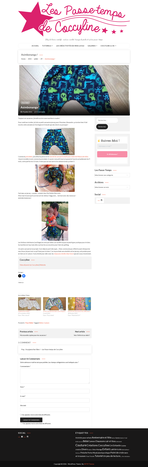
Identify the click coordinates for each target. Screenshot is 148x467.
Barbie (118, 438)
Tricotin (92, 456)
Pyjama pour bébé (23, 311)
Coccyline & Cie (108, 46)
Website (43, 265)
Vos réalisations (126, 456)
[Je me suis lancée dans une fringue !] (54, 303)
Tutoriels (46, 46)
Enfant (106, 449)
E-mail (23, 396)
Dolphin (90, 449)
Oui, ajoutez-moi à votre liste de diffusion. (35, 415)
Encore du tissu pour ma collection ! (79, 311)
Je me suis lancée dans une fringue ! (54, 311)
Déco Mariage (97, 449)
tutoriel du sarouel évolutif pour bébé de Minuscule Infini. (68, 156)
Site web (23, 405)
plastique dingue (104, 453)
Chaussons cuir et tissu (105, 441)
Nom (22, 387)
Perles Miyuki (93, 453)
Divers (84, 449)
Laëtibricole (115, 449)
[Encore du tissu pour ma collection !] (79, 303)
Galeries (92, 46)
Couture (46, 323)
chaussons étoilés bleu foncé (63, 254)
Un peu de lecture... (112, 456)
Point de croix (117, 452)
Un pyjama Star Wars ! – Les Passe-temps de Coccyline (44, 349)
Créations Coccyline (98, 445)
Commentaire (25, 366)
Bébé (41, 323)
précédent (28, 156)
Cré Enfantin (115, 445)
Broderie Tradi (123, 438)
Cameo (92, 441)
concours (119, 441)
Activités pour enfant (84, 438)
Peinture (78, 453)
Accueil (35, 46)
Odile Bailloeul (125, 449)
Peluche (83, 452)
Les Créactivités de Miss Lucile (70, 46)
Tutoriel (99, 456)
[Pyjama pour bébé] (29, 303)
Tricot (87, 456)
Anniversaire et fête (101, 437)
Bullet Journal (79, 441)
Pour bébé (25, 103)
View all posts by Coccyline (29, 265)
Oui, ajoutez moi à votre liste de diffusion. (37, 423)
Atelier (113, 438)
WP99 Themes (89, 464)
